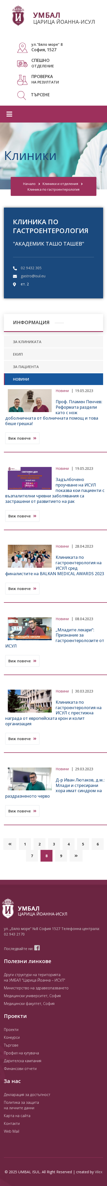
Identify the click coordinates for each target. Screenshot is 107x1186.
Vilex (98, 1171)
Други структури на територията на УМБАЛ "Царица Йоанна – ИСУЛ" (34, 977)
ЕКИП (18, 354)
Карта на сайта (17, 1115)
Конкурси (12, 1037)
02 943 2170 (14, 934)
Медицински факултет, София (29, 1003)
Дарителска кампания (22, 1060)
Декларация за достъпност (27, 1094)
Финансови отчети (20, 1068)
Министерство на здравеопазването (36, 987)
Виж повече (20, 438)
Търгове (11, 1045)
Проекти (11, 1029)
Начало (29, 183)
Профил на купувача (21, 1052)
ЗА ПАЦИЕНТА (26, 366)
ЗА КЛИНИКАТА (27, 341)
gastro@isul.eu (33, 275)
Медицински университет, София (32, 995)
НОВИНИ (21, 379)
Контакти (12, 1123)
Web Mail (11, 1131)
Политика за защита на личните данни (21, 1105)
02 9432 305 (31, 267)
